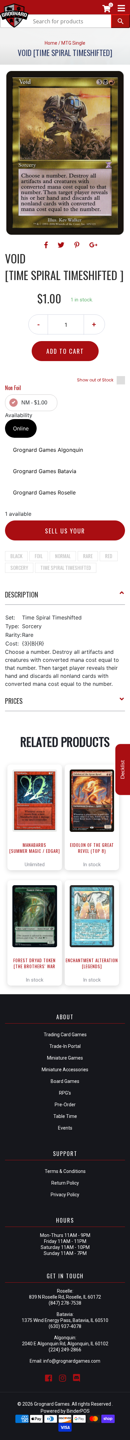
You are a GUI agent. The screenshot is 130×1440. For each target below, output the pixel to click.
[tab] (65, 597)
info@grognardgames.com (71, 1361)
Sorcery (19, 567)
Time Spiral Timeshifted (65, 567)
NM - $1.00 (34, 402)
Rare (88, 555)
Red (108, 555)
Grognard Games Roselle (44, 492)
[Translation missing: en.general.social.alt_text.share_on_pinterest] (77, 245)
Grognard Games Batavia (44, 471)
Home (51, 43)
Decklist (122, 769)
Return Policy (65, 1183)
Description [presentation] (21, 594)
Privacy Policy (65, 1194)
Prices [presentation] (14, 701)
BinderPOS (78, 1411)
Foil (39, 555)
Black (16, 555)
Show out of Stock (95, 380)
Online (21, 428)
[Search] (120, 21)
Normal (63, 555)
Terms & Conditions (65, 1171)
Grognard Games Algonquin (48, 449)
